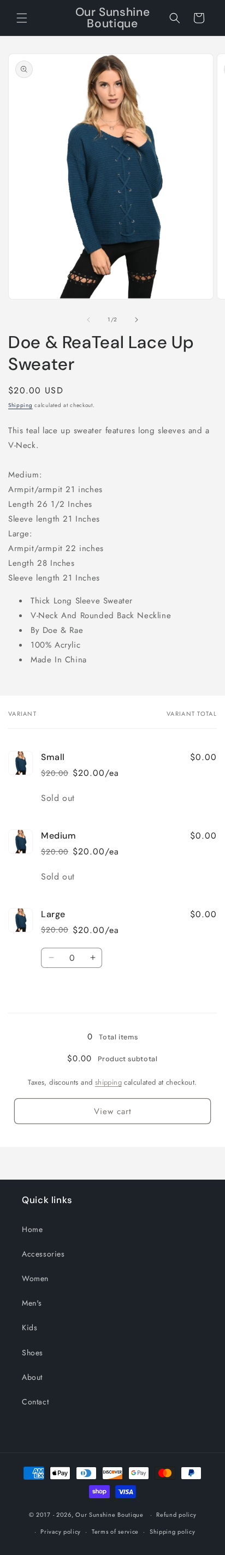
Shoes (32, 1352)
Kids (29, 1327)
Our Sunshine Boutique (109, 1514)
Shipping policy (173, 1531)
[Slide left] (88, 320)
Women (35, 1278)
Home (32, 1229)
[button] (22, 18)
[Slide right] (137, 320)
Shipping (20, 405)
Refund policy (176, 1514)
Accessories (43, 1253)
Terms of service (115, 1531)
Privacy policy (60, 1531)
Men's (32, 1302)
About (32, 1377)
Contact (35, 1401)
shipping (108, 1082)
